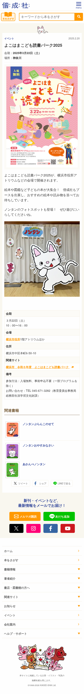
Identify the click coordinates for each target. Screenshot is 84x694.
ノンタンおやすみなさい (38, 445)
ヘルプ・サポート (15, 633)
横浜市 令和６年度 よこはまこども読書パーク (38, 367)
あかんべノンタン (34, 464)
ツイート (23, 483)
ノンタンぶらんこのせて (38, 424)
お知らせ (9, 606)
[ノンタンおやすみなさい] (12, 451)
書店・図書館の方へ (17, 588)
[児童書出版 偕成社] (16, 5)
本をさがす (11, 560)
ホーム (8, 551)
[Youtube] (68, 528)
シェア (42, 483)
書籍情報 (9, 569)
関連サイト (11, 597)
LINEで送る (64, 483)
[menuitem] (42, 551)
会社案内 (9, 624)
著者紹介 (9, 578)
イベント (9, 38)
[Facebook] (50, 528)
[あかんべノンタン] (12, 470)
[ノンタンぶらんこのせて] (12, 430)
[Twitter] (16, 528)
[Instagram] (33, 528)
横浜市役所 (13, 339)
